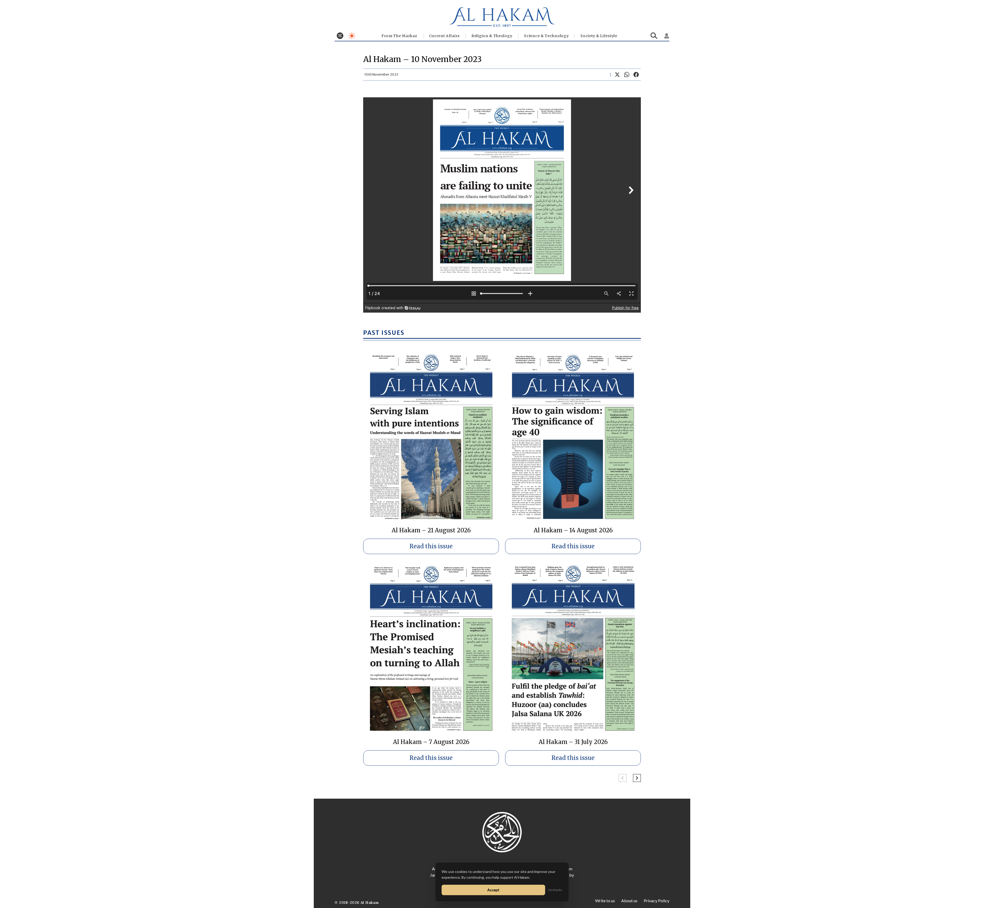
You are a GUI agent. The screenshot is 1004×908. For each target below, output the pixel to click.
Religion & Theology (491, 35)
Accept (493, 890)
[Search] (654, 35)
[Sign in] (666, 35)
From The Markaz (399, 35)
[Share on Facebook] (636, 74)
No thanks (555, 890)
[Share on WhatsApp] (626, 74)
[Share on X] (617, 74)
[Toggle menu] (340, 35)
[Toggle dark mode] (352, 35)
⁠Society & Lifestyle (598, 35)
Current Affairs (444, 35)
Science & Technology (546, 35)
